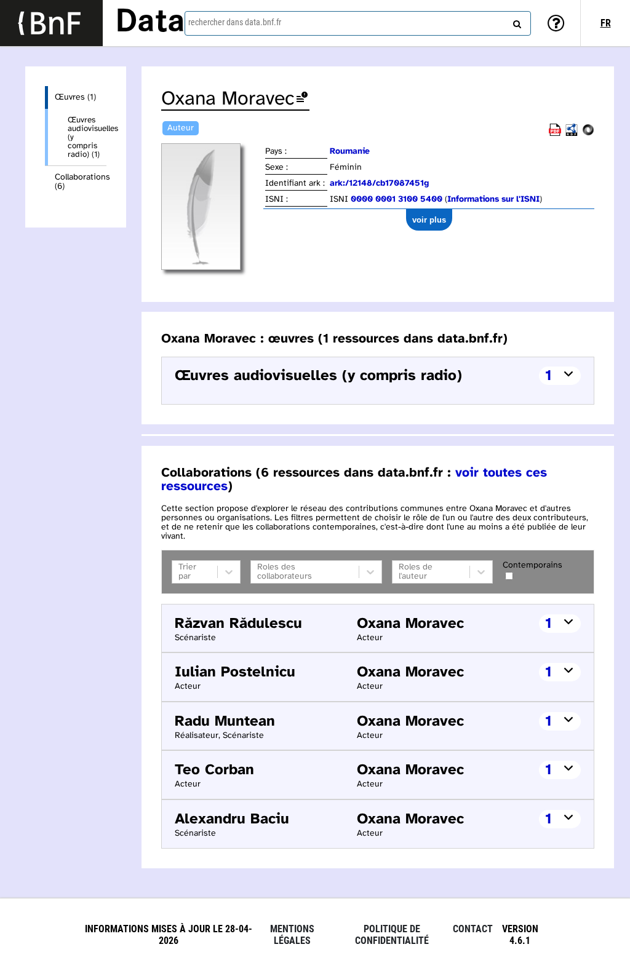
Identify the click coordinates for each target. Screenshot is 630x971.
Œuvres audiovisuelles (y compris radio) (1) (87, 137)
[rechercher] (515, 21)
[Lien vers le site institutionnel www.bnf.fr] (51, 23)
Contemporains (532, 565)
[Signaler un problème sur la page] (302, 99)
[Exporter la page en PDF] (555, 133)
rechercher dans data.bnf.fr (234, 22)
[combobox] (358, 23)
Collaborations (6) (80, 182)
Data (150, 23)
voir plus (429, 219)
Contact (473, 929)
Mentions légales (292, 934)
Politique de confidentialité (392, 934)
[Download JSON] (588, 133)
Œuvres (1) (75, 97)
